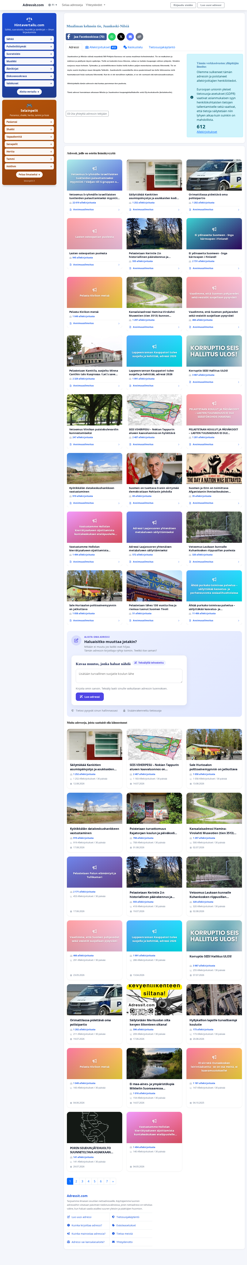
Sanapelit (29, 144)
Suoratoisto (29, 54)
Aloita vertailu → (29, 91)
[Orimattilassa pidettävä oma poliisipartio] (214, 186)
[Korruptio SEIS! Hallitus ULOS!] (214, 360)
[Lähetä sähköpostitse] (130, 37)
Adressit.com (33, 5)
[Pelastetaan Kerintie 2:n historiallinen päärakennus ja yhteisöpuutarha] (154, 245)
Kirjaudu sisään (183, 5)
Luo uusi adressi (211, 5)
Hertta (29, 151)
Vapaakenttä (29, 136)
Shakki (29, 129)
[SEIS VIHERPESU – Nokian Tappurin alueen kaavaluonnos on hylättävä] (154, 421)
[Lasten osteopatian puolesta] (94, 243)
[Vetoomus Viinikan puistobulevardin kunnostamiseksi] (94, 421)
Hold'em (29, 166)
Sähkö (29, 39)
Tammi (29, 159)
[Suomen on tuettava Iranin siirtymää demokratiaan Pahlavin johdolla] (154, 480)
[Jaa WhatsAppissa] (112, 37)
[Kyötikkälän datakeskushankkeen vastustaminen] (94, 480)
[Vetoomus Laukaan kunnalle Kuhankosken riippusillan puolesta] (214, 539)
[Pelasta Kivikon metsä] (94, 302)
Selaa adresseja (72, 5)
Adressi (74, 47)
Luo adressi (92, 696)
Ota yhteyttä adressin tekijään (89, 113)
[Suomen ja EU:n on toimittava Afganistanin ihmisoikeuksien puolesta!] (214, 480)
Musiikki (29, 61)
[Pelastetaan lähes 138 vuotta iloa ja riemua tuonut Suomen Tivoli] (154, 597)
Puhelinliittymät (29, 46)
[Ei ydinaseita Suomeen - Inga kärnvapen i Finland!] (214, 245)
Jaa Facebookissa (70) (89, 37)
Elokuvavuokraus (29, 76)
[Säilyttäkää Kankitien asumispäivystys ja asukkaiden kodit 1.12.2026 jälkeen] (154, 186)
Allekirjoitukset (102, 47)
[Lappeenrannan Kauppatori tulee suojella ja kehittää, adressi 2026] (154, 362)
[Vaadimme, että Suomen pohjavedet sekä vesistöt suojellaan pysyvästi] (214, 304)
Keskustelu (135, 47)
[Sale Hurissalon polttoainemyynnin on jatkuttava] (94, 597)
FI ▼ (55, 4)
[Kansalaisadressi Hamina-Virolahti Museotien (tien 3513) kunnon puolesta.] (154, 304)
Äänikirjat (29, 68)
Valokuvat (29, 83)
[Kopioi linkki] (139, 37)
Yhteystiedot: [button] (94, 5)
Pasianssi (29, 121)
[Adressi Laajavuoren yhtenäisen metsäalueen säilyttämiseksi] (154, 539)
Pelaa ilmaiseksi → (29, 174)
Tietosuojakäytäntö (162, 47)
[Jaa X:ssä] (121, 37)
